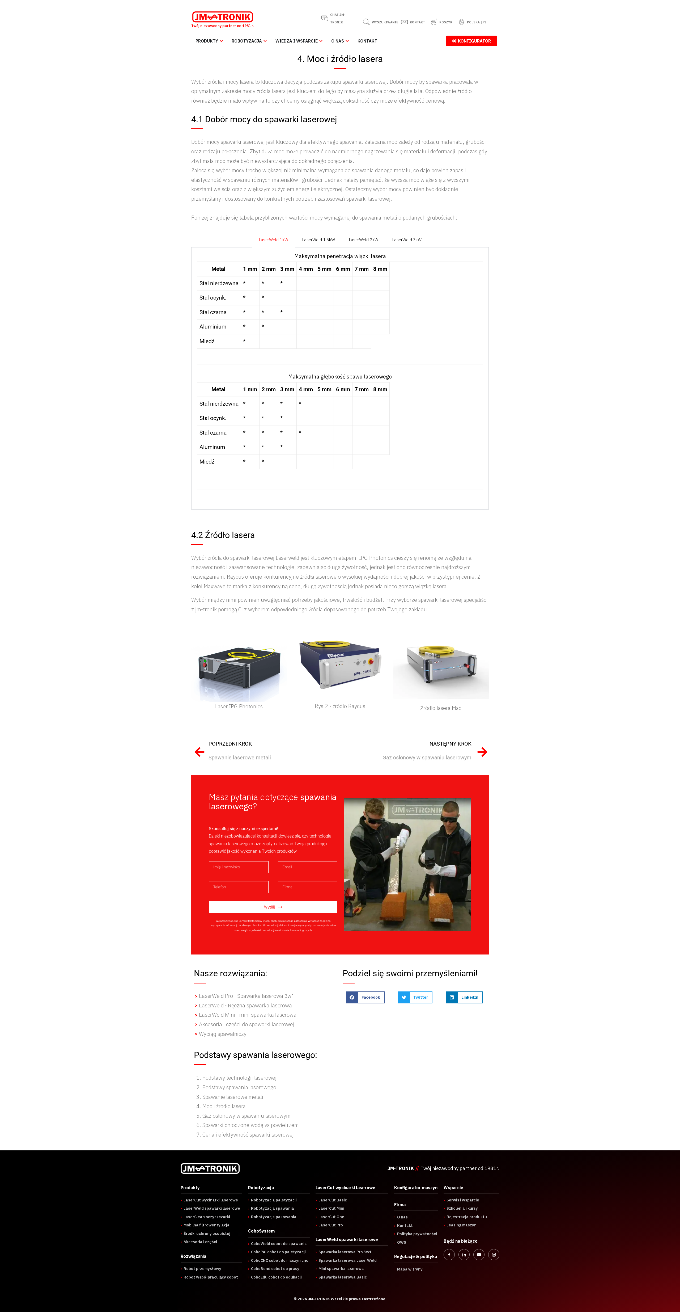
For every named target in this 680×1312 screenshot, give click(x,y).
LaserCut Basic (331, 1199)
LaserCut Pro (329, 1224)
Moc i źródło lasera (224, 1106)
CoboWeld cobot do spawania (277, 1243)
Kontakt (403, 1225)
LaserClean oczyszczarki (205, 1216)
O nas (401, 1217)
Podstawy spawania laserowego (239, 1087)
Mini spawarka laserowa (340, 1268)
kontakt (417, 22)
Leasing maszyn (460, 1224)
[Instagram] (493, 1254)
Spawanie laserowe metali (232, 1096)
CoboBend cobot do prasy (273, 1268)
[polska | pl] (461, 22)
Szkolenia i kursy (461, 1208)
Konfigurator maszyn (415, 1187)
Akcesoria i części (199, 1241)
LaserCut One (330, 1216)
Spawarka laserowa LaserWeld (346, 1260)
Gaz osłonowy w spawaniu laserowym (246, 1115)
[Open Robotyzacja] (265, 41)
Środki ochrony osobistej (205, 1233)
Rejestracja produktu (465, 1216)
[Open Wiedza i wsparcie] (321, 41)
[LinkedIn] (464, 1254)
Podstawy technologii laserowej (239, 1077)
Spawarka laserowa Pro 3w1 (344, 1251)
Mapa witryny (408, 1269)
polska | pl (477, 22)
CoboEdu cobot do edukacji (275, 1277)
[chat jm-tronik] (324, 18)
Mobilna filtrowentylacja (205, 1224)
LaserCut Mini (330, 1208)
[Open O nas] (347, 41)
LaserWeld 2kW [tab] (363, 239)
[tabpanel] (340, 378)
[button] (365, 997)
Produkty (190, 1187)
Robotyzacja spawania (271, 1208)
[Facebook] (449, 1254)
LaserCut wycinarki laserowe (209, 1199)
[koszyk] (434, 22)
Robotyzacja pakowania (272, 1216)
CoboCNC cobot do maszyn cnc (278, 1260)
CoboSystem (261, 1231)
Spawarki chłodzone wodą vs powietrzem (250, 1125)
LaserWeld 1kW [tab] (273, 239)
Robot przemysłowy (201, 1268)
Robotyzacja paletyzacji (272, 1199)
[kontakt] (404, 22)
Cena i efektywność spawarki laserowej (248, 1134)
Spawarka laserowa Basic (341, 1277)
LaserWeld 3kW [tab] (407, 239)
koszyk (445, 22)
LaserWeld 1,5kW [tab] (318, 239)
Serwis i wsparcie (461, 1199)
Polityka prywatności (415, 1233)
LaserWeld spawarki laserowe (210, 1208)
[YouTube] (478, 1254)
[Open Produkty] (221, 41)
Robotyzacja (261, 1187)
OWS (400, 1242)
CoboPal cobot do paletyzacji (277, 1251)
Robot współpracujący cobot (209, 1277)
